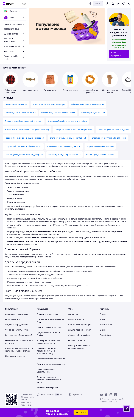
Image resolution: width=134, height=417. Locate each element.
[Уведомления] (112, 3)
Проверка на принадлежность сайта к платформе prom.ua (19, 349)
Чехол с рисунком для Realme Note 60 (58, 112)
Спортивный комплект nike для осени (109, 138)
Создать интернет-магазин (49, 319)
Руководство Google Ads (47, 387)
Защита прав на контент (79, 330)
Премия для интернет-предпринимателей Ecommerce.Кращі (47, 351)
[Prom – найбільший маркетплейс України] (8, 3)
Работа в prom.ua (76, 319)
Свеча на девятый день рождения (113, 129)
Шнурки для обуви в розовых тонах (64, 154)
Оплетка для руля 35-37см (93, 112)
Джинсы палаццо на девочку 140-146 (64, 146)
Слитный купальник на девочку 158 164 (68, 138)
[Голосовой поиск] (90, 3)
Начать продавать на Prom (49, 327)
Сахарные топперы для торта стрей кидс (73, 129)
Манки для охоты (30, 90)
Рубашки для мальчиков (10, 91)
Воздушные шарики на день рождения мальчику (27, 129)
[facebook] (106, 394)
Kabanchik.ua (106, 324)
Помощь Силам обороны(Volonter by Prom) (79, 346)
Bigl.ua (103, 314)
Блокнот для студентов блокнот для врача (24, 154)
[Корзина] (129, 3)
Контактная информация (79, 324)
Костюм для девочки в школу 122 (101, 154)
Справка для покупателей (17, 314)
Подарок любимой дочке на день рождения (24, 138)
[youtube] (101, 394)
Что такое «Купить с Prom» (17, 330)
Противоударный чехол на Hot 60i (20, 112)
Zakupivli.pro (105, 335)
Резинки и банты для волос (90, 91)
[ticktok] (115, 394)
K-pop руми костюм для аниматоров (49, 104)
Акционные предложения (17, 324)
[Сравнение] (118, 3)
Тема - (47, 394)
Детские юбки (50, 90)
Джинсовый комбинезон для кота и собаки (67, 121)
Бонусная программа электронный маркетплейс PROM (49, 380)
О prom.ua (73, 314)
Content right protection (79, 335)
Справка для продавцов (47, 314)
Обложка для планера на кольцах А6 (87, 104)
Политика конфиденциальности (51, 364)
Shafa (102, 319)
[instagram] (110, 394)
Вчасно (103, 330)
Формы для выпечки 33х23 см (100, 146)
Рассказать (81, 412)
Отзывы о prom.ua (76, 340)
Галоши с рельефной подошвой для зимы (23, 121)
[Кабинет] (107, 3)
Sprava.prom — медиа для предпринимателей (48, 341)
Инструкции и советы (15, 356)
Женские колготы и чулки (110, 91)
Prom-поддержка (12, 319)
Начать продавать (116, 54)
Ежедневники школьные (16, 104)
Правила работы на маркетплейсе (46, 370)
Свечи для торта (70, 90)
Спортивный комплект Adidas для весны (23, 146)
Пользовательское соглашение (51, 358)
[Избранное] (123, 3)
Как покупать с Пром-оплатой (18, 335)
